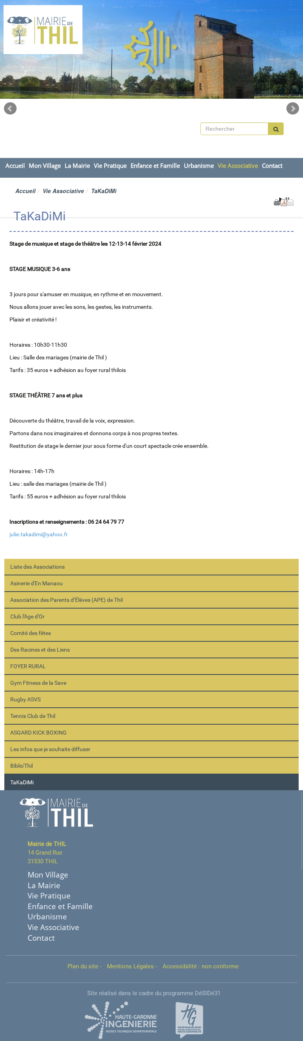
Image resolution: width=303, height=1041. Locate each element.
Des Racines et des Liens (40, 649)
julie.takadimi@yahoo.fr (38, 534)
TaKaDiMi (22, 782)
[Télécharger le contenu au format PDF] (283, 202)
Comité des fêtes (30, 633)
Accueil (15, 166)
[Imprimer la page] (277, 202)
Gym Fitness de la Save (38, 683)
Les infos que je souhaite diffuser (50, 749)
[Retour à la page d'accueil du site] (28, 29)
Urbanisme (199, 166)
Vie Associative (238, 166)
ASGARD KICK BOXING (38, 732)
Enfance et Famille (155, 166)
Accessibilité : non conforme (201, 966)
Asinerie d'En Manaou (36, 583)
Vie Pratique (110, 166)
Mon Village (45, 166)
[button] (290, 202)
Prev (10, 108)
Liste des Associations (37, 567)
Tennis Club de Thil (32, 716)
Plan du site (82, 966)
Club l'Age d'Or (27, 616)
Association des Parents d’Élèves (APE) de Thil (66, 600)
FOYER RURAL (28, 666)
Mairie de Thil (99, 26)
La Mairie (77, 166)
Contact (272, 166)
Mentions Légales (130, 966)
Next (292, 108)
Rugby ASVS (25, 699)
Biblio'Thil (21, 766)
